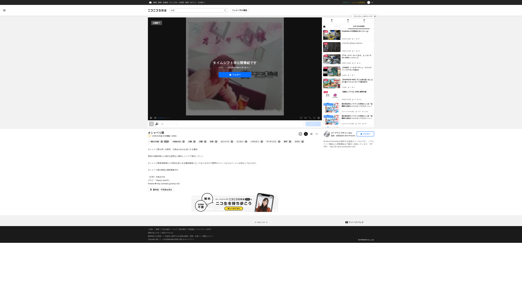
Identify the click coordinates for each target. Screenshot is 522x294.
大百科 (181, 2)
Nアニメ (193, 2)
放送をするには (167, 233)
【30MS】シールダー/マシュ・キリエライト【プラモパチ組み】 (357, 68)
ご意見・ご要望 (153, 229)
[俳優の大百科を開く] (205, 141)
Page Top (261, 222)
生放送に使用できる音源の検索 (176, 236)
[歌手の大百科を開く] (290, 141)
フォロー (236, 75)
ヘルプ (174, 229)
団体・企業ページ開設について (201, 236)
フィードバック (356, 222)
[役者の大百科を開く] (216, 141)
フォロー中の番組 (239, 10)
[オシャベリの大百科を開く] (232, 141)
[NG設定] (324, 26)
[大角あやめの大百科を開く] (183, 141)
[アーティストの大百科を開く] (279, 141)
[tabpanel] (348, 78)
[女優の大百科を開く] (194, 141)
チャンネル (173, 2)
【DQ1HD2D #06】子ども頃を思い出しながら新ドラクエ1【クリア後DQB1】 (357, 81)
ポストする (306, 134)
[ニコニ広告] (156, 123)
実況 (187, 2)
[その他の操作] (317, 134)
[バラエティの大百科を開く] (262, 141)
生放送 (165, 2)
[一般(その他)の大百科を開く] (162, 141)
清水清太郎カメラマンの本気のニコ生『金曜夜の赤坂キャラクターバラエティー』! (357, 105)
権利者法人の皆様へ (155, 236)
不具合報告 (166, 229)
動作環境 (182, 229)
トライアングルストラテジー (352, 43)
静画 (159, 2)
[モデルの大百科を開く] (303, 141)
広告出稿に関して (154, 239)
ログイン (346, 2)
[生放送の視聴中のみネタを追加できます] (151, 123)
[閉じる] (375, 16)
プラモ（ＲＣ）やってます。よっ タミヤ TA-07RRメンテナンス (357, 56)
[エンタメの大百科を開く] (246, 141)
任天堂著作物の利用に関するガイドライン (178, 239)
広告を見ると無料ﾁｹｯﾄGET (363, 16)
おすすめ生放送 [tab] (359, 26)
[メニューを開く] (4, 10)
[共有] (311, 134)
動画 (155, 2)
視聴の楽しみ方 (153, 233)
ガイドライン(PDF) (204, 229)
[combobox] (199, 10)
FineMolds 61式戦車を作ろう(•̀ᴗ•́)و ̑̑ (355, 31)
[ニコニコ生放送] (157, 10)
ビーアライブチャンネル (341, 133)
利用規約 (191, 229)
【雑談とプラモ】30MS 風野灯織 (354, 92)
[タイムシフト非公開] (300, 134)
